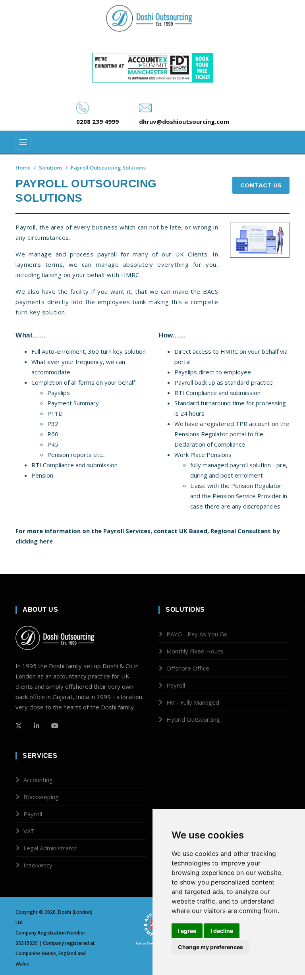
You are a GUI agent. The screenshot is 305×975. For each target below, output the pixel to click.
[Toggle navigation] (23, 142)
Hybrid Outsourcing (193, 719)
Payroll (175, 685)
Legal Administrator (50, 848)
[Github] (36, 726)
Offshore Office (187, 668)
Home (23, 167)
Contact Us (261, 185)
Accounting (38, 780)
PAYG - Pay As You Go (197, 634)
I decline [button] (221, 930)
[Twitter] (18, 726)
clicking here (34, 541)
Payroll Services (127, 531)
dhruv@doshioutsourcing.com (184, 121)
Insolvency (37, 865)
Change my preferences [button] (210, 947)
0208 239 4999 (97, 121)
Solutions (50, 167)
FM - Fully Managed (192, 702)
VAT (29, 831)
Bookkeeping (41, 797)
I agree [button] (187, 930)
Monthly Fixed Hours (194, 651)
